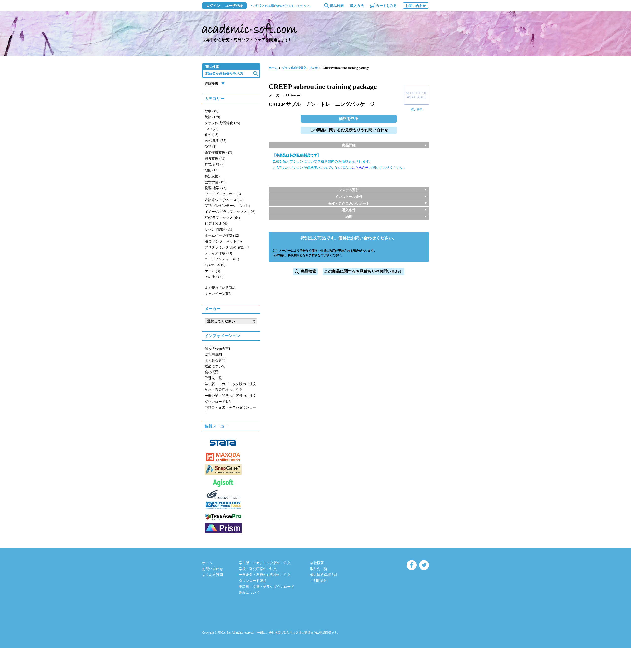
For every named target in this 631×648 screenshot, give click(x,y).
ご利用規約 (213, 354)
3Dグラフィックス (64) (222, 218)
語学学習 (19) (215, 182)
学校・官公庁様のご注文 (224, 390)
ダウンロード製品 (218, 402)
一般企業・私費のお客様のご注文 (230, 396)
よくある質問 (215, 360)
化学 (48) (211, 135)
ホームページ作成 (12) (222, 235)
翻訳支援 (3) (214, 176)
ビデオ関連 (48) (217, 223)
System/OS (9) (215, 265)
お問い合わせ (415, 6)
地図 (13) (211, 170)
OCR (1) (211, 146)
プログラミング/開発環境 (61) (227, 247)
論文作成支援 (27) (218, 152)
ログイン (213, 6)
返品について (215, 366)
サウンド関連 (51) (218, 229)
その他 (313, 68)
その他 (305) (214, 277)
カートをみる (386, 6)
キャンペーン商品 (218, 294)
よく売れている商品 (220, 288)
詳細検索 (211, 83)
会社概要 (211, 372)
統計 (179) (212, 117)
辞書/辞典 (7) (215, 164)
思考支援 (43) (215, 158)
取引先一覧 (213, 378)
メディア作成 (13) (218, 253)
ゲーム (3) (212, 271)
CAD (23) (212, 129)
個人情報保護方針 (218, 348)
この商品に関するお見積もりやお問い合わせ (348, 130)
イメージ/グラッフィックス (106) (230, 212)
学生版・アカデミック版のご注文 (230, 384)
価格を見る (349, 118)
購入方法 (357, 6)
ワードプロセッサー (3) (223, 194)
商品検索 (337, 6)
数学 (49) (211, 111)
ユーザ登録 (234, 6)
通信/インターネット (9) (223, 241)
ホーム (273, 68)
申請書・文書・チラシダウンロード (230, 409)
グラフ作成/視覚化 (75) (222, 123)
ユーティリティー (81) (222, 259)
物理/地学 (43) (215, 188)
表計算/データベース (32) (224, 200)
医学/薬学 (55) (215, 141)
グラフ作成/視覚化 (294, 68)
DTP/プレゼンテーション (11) (227, 206)
